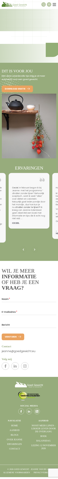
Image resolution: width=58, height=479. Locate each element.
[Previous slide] (23, 249)
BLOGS (14, 435)
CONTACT (14, 449)
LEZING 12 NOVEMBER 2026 (43, 447)
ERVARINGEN (14, 444)
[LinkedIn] (15, 366)
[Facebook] (5, 366)
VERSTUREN (11, 336)
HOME (14, 425)
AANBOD (15, 430)
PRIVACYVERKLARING (44, 472)
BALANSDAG (43, 440)
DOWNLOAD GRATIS (15, 88)
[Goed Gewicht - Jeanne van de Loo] (29, 384)
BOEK (43, 436)
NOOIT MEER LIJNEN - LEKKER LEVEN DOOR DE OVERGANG (43, 428)
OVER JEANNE (14, 439)
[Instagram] (25, 366)
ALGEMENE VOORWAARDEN (16, 472)
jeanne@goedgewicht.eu (18, 351)
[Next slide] (34, 249)
